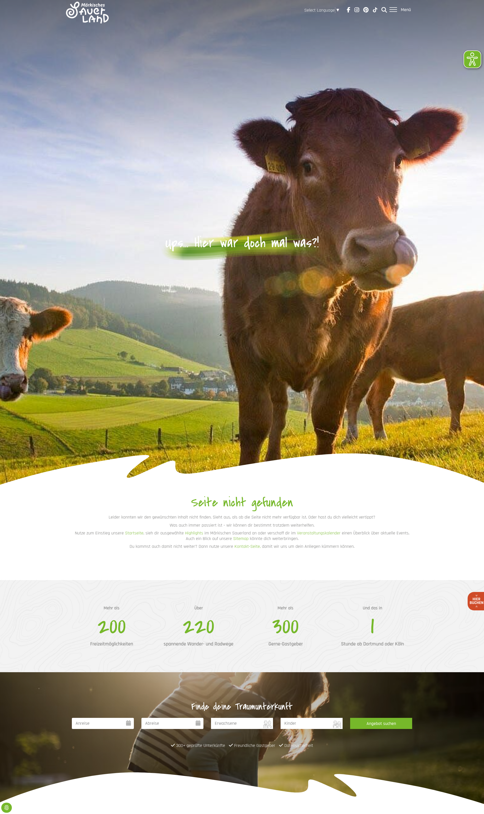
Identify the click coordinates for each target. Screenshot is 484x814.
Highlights (194, 533)
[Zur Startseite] (87, 10)
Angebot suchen (381, 723)
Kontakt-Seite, (247, 546)
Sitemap (241, 538)
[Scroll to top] (472, 802)
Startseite (134, 533)
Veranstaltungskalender (319, 533)
